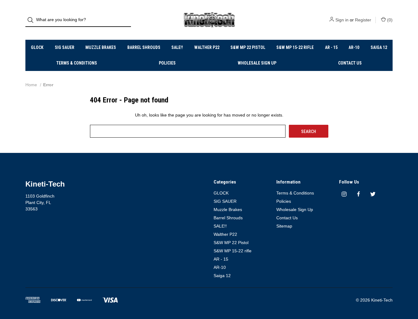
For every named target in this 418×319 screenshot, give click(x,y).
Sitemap (284, 226)
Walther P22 (206, 47)
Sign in (342, 19)
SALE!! (177, 47)
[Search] (32, 20)
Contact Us (350, 63)
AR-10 (354, 47)
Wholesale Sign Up (257, 63)
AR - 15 (331, 47)
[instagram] (344, 194)
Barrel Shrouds (143, 47)
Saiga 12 (379, 47)
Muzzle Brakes (100, 47)
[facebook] (358, 194)
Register (363, 19)
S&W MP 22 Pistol (247, 47)
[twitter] (372, 194)
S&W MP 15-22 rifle (295, 47)
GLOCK (37, 47)
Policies (167, 63)
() (389, 19)
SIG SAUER (64, 47)
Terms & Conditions (76, 63)
